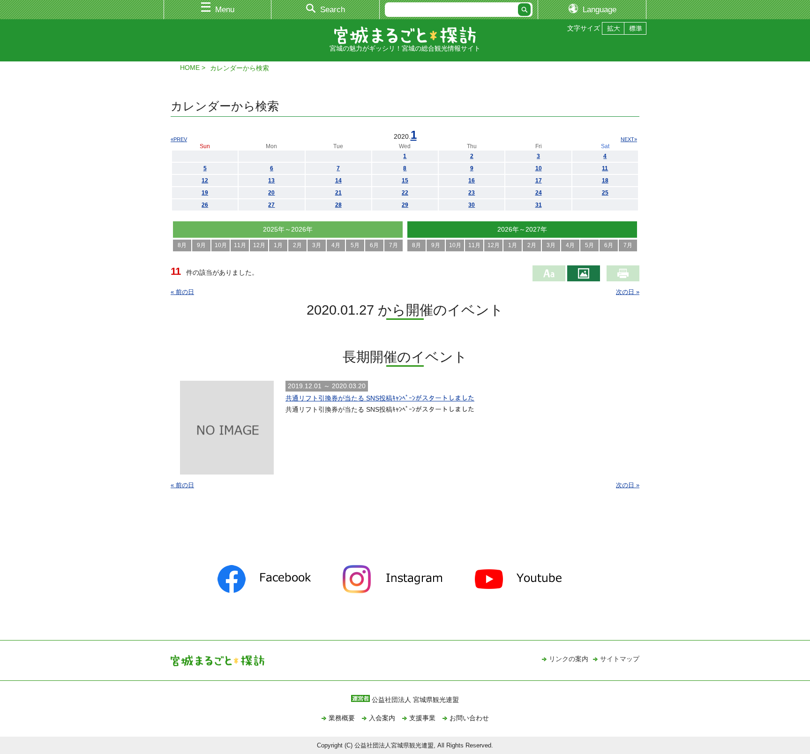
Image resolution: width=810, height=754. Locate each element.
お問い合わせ (469, 718)
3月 (316, 245)
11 (605, 168)
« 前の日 (182, 291)
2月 (297, 245)
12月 (259, 245)
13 (271, 180)
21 (338, 192)
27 (271, 205)
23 (471, 192)
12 (205, 180)
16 (471, 180)
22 (405, 192)
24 (538, 192)
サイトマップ (619, 659)
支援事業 (422, 718)
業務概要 (342, 718)
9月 (201, 245)
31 (538, 205)
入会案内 (382, 718)
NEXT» (629, 139)
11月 (240, 245)
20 (271, 192)
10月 (221, 245)
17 (538, 180)
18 (605, 180)
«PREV (179, 139)
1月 (278, 245)
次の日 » (627, 291)
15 (405, 180)
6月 (374, 245)
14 (338, 180)
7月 (393, 245)
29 (405, 205)
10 (538, 168)
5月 (355, 245)
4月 (335, 245)
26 (205, 205)
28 (338, 205)
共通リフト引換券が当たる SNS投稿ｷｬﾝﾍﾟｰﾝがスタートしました (379, 398)
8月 (182, 245)
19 (205, 192)
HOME (190, 67)
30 (471, 205)
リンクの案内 (568, 659)
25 (605, 192)
